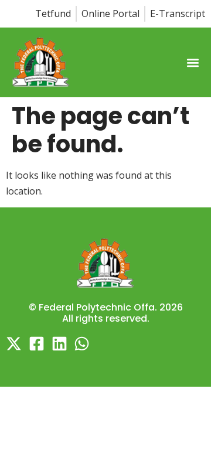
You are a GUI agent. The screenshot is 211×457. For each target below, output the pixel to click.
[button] (192, 63)
